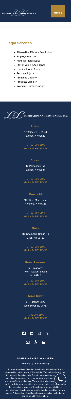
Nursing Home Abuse (29, 69)
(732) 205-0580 (35, 178)
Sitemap (26, 363)
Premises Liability (27, 77)
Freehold (35, 194)
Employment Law (26, 56)
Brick (35, 228)
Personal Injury (25, 73)
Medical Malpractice (28, 60)
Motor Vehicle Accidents (31, 65)
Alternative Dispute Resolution (34, 52)
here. (46, 396)
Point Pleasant (35, 262)
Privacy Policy (42, 363)
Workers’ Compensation (30, 86)
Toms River (36, 296)
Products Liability (27, 81)
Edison (35, 126)
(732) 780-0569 (35, 212)
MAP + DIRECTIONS (35, 148)
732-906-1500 (35, 314)
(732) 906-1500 (35, 144)
